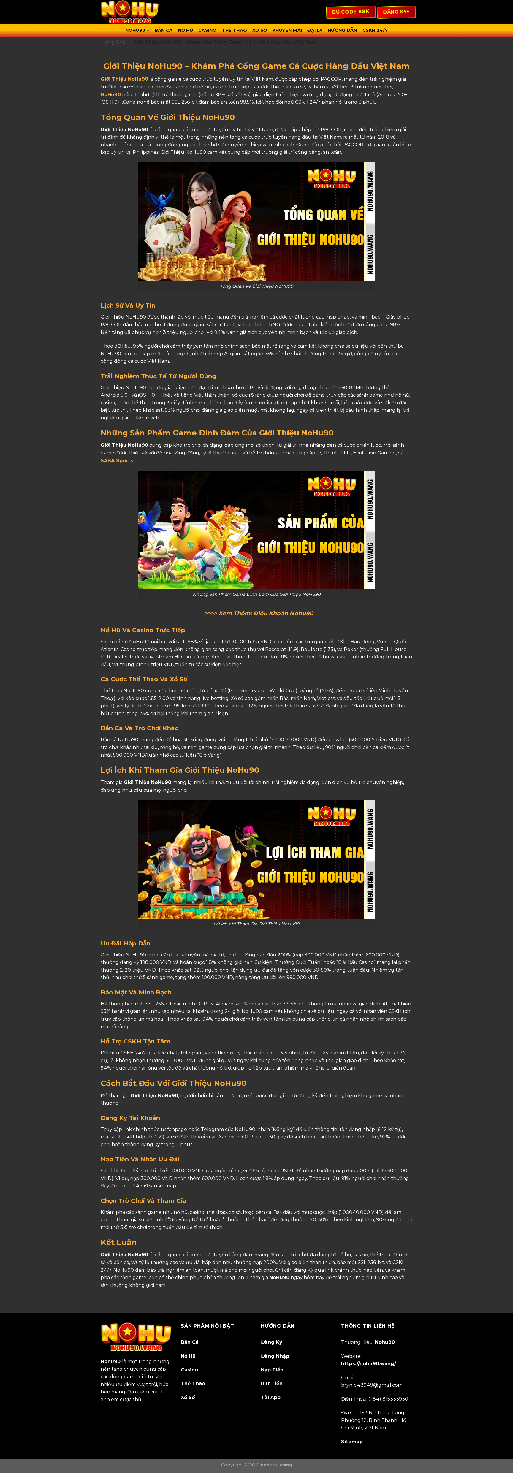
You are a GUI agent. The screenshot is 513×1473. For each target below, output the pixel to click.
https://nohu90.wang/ (368, 1363)
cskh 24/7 (375, 30)
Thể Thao (234, 30)
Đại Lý (314, 30)
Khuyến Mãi (287, 30)
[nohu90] (130, 12)
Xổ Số (259, 30)
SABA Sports (117, 460)
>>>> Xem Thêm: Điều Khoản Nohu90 (258, 613)
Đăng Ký (271, 1342)
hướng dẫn (342, 30)
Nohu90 (135, 30)
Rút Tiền (272, 1383)
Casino (207, 30)
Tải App (271, 1397)
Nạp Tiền (272, 1370)
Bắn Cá (164, 30)
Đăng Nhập (275, 1356)
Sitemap (352, 1442)
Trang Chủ (113, 42)
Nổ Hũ (185, 30)
